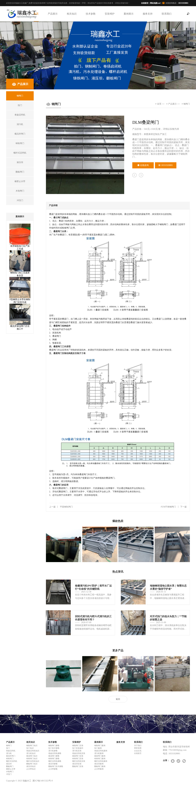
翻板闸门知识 (31, 764)
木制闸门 (9, 772)
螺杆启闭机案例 (100, 761)
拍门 (8, 748)
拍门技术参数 (53, 748)
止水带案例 (99, 769)
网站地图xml (155, 3)
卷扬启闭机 (10, 751)
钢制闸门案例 (99, 745)
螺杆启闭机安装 (78, 761)
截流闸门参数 (53, 756)
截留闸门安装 (77, 756)
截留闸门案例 (99, 756)
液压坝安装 (76, 764)
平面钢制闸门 (61, 507)
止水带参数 (53, 769)
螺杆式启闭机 (11, 761)
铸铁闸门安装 (77, 758)
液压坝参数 (53, 764)
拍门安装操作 (77, 748)
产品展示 (53, 13)
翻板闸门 (9, 766)
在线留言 (145, 3)
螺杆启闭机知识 (32, 761)
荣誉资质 (137, 748)
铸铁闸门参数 (53, 758)
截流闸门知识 (31, 756)
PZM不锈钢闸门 (174, 507)
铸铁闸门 (9, 758)
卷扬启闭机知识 (32, 751)
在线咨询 (144, 165)
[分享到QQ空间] (173, 761)
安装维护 (110, 13)
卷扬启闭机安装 (78, 753)
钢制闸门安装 (77, 745)
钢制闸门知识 (31, 745)
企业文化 (137, 751)
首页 (36, 13)
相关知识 (72, 13)
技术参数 (91, 13)
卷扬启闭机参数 (54, 753)
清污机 (9, 753)
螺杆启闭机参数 (54, 761)
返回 (118, 699)
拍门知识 (30, 748)
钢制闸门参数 (53, 745)
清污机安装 (76, 751)
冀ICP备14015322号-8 (42, 781)
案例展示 (129, 13)
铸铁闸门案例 (99, 758)
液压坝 (9, 764)
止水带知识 (31, 769)
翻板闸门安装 (77, 766)
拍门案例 (98, 748)
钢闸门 (186, 104)
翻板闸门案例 (99, 766)
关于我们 (137, 745)
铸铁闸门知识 (31, 758)
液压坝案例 (99, 764)
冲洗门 (9, 774)
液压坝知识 (31, 766)
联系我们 (167, 13)
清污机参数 (53, 751)
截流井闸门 (10, 756)
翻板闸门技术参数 (55, 766)
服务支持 (148, 13)
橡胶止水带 (10, 769)
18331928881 (167, 165)
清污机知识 (31, 753)
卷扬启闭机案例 (100, 751)
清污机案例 (99, 753)
